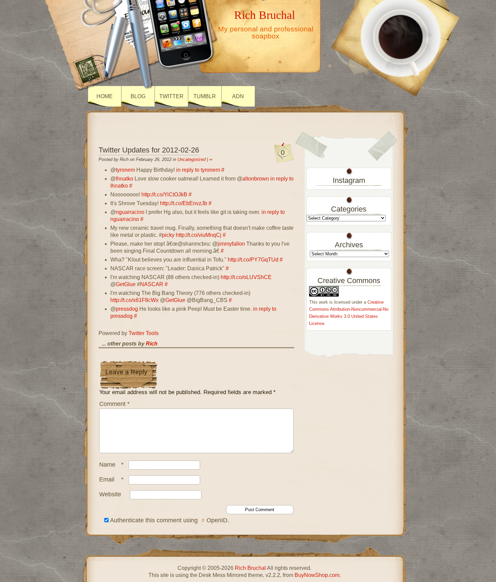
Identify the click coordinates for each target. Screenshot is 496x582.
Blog (138, 96)
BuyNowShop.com (317, 575)
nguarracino (130, 212)
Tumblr (204, 96)
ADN (238, 96)
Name (111, 464)
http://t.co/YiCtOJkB (164, 194)
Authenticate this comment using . (169, 520)
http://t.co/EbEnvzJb (183, 203)
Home (105, 96)
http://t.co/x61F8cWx (134, 300)
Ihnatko (124, 179)
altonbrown (255, 179)
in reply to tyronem (198, 170)
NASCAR (151, 284)
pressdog (127, 309)
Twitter (171, 96)
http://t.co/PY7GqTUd (253, 259)
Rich (152, 344)
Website (110, 494)
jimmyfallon (231, 244)
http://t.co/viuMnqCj (198, 235)
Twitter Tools (144, 333)
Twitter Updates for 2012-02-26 (149, 150)
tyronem (125, 170)
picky (168, 235)
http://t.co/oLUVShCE (246, 277)
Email (111, 479)
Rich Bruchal (264, 14)
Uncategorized (191, 159)
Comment (114, 403)
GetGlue (126, 284)
